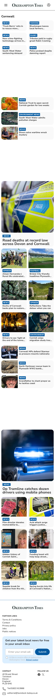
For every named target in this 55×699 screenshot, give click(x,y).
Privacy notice (32, 660)
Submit (42, 652)
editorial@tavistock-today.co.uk (22, 693)
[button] (5, 5)
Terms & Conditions (12, 619)
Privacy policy (9, 625)
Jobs (4, 628)
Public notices (9, 631)
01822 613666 (17, 688)
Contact (6, 622)
